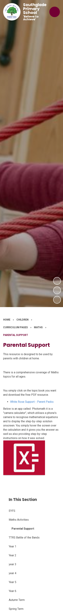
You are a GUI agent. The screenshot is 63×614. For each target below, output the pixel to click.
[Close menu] (54, 12)
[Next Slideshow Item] (57, 281)
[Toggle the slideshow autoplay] (57, 300)
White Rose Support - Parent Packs (32, 401)
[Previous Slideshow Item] (57, 290)
